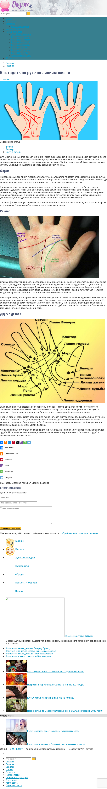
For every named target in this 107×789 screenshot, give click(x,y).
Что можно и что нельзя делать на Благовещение (28, 656)
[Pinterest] (13, 442)
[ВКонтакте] (1, 442)
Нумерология (22, 566)
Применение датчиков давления (79, 636)
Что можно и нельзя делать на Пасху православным (29, 653)
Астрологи (10, 24)
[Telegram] (29, 442)
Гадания (6, 79)
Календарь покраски (20, 42)
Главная (9, 18)
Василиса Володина (20, 26)
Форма (9, 146)
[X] (17, 442)
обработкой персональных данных (80, 533)
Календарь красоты (20, 47)
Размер (10, 149)
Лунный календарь (14, 31)
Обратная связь (13, 58)
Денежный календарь (21, 55)
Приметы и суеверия (26, 582)
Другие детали (13, 152)
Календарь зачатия (19, 53)
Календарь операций (20, 39)
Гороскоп (20, 549)
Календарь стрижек (20, 37)
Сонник (19, 591)
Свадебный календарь (21, 34)
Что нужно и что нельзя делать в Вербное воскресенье (31, 651)
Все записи (11, 21)
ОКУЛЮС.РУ (16, 749)
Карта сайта (12, 782)
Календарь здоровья (20, 50)
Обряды (19, 574)
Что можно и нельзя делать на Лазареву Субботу (28, 648)
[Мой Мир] (9, 442)
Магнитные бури (13, 29)
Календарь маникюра (20, 45)
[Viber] (21, 442)
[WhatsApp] (25, 442)
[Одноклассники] (5, 442)
